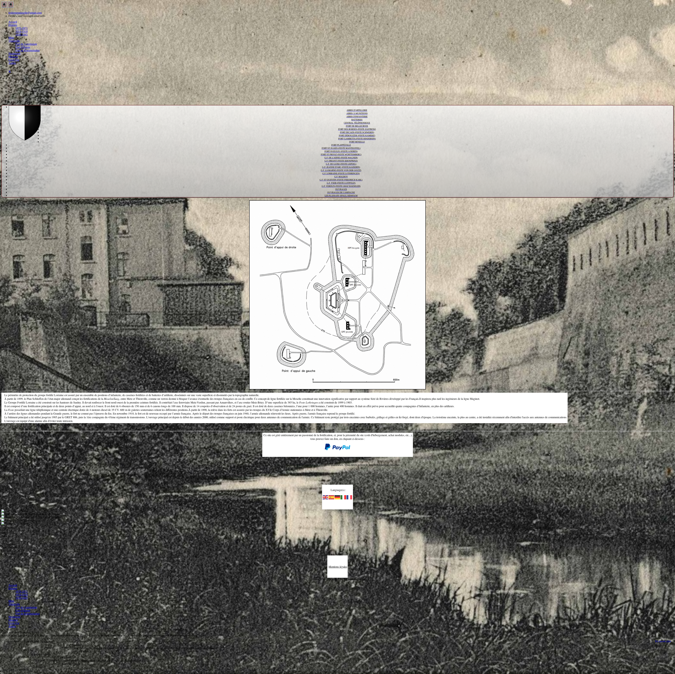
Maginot (13, 56)
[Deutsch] (337, 497)
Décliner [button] (64, 647)
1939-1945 (21, 34)
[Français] (349, 497)
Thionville (14, 40)
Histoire (12, 25)
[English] (326, 497)
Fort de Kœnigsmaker (27, 50)
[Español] (332, 497)
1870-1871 (21, 28)
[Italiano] (343, 497)
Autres (12, 62)
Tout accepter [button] (11, 641)
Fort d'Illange (22, 47)
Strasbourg (14, 53)
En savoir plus (663, 641)
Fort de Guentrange (26, 44)
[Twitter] (9, 72)
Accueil (12, 21)
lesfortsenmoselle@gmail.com (25, 12)
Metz (11, 37)
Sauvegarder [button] (38, 667)
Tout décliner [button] (31, 641)
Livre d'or (13, 59)
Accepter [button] (49, 647)
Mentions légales (338, 566)
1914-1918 (21, 31)
